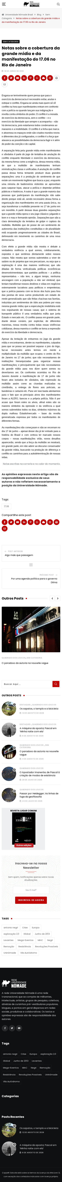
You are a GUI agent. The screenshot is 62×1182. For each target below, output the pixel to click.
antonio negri (11, 927)
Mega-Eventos (25, 940)
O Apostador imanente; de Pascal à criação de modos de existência (40, 774)
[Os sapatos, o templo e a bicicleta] (9, 708)
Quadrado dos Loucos (14, 658)
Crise (25, 927)
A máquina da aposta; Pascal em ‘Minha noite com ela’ (38, 730)
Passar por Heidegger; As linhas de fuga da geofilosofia (39, 795)
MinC (40, 940)
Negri (50, 940)
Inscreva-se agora (31, 900)
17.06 (6, 506)
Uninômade (10, 952)
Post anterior (15, 551)
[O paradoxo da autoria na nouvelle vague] (9, 752)
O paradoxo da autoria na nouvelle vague (25, 663)
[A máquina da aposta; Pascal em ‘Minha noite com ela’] (9, 730)
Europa (35, 927)
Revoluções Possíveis (46, 946)
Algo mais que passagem (19, 555)
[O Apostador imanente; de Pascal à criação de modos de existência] (9, 774)
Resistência (24, 946)
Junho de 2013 (42, 933)
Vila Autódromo (28, 952)
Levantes (8, 940)
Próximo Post (47, 575)
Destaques (25, 704)
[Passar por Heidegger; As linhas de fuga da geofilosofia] (9, 795)
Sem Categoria (34, 658)
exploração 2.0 (11, 933)
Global (27, 933)
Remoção (9, 946)
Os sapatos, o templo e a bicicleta (39, 708)
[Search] (58, 4)
